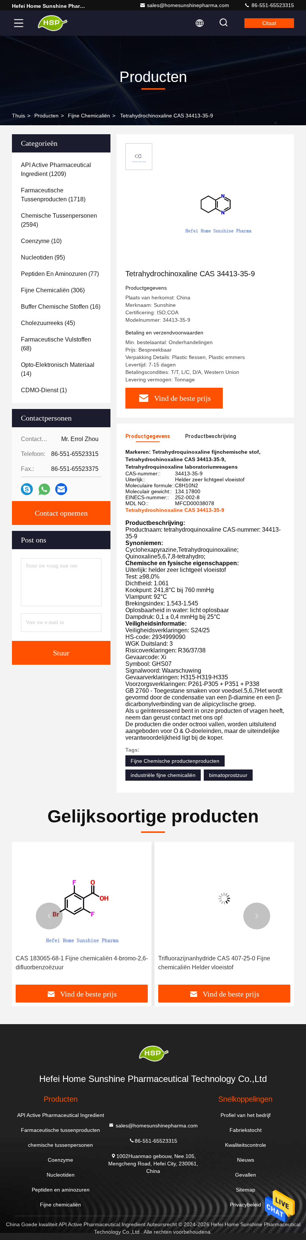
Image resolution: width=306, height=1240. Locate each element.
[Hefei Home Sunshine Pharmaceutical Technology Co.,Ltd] (51, 23)
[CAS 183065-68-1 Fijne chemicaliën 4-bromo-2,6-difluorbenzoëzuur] (82, 898)
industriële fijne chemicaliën (163, 775)
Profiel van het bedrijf (246, 1115)
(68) (56, 344)
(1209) (56, 169)
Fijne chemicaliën (89, 116)
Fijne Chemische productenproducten (175, 761)
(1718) (53, 194)
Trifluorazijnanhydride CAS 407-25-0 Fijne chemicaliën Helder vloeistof (214, 962)
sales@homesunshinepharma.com (188, 5)
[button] (49, 916)
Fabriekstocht (246, 1130)
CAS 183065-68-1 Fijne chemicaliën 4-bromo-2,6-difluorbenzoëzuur (82, 962)
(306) (53, 290)
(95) (43, 257)
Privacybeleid (245, 1205)
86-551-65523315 (272, 5)
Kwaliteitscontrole (245, 1145)
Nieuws (245, 1160)
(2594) (59, 220)
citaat (269, 23)
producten (46, 116)
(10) (41, 241)
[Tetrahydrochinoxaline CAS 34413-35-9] (218, 205)
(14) (57, 369)
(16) (60, 306)
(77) (60, 274)
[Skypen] (27, 489)
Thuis (18, 116)
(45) (48, 323)
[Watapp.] (44, 489)
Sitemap (245, 1190)
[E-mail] (61, 489)
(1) (44, 390)
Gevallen (245, 1175)
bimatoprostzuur (228, 775)
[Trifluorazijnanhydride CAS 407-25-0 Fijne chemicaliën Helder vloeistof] (224, 898)
